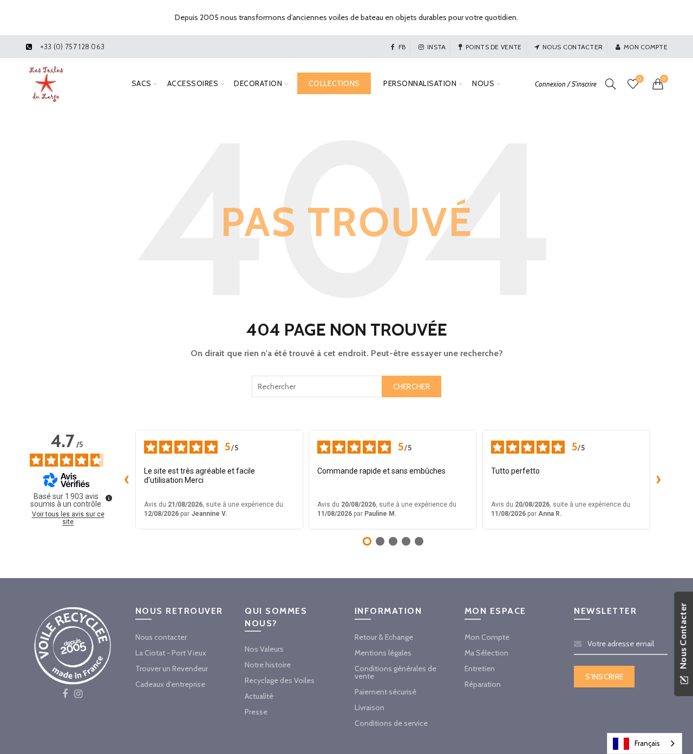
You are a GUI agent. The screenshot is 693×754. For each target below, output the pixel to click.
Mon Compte (487, 637)
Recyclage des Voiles (280, 680)
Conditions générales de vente (395, 672)
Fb (402, 47)
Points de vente (494, 47)
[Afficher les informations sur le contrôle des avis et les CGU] (108, 498)
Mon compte (646, 47)
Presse (256, 712)
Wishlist (639, 79)
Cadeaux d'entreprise (170, 684)
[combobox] (346, 386)
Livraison (369, 707)
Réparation (483, 684)
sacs (142, 83)
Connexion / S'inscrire (566, 84)
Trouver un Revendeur (171, 668)
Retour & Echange (384, 637)
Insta (436, 47)
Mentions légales (383, 653)
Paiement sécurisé (385, 692)
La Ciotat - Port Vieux (170, 653)
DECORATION (258, 83)
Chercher (411, 386)
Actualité (259, 696)
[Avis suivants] (658, 479)
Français (647, 743)
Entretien (480, 668)
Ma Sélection (486, 653)
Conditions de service (391, 723)
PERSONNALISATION (419, 83)
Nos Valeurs (264, 649)
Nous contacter (572, 47)
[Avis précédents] (126, 479)
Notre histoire (268, 665)
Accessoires (193, 83)
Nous (483, 83)
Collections (334, 83)
